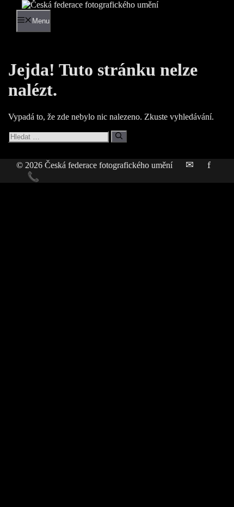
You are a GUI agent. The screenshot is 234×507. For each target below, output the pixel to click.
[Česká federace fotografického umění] (90, 4)
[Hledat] (119, 137)
